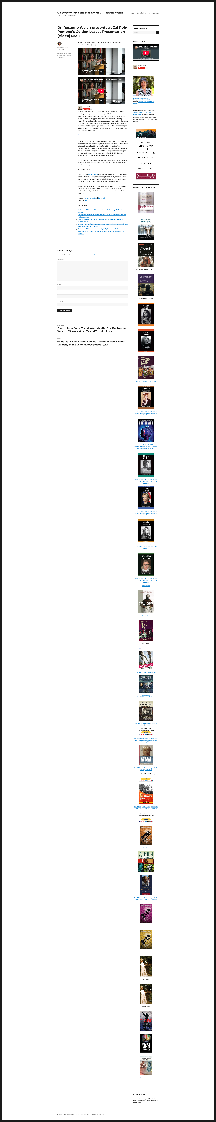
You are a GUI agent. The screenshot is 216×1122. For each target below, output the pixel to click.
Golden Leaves (93, 174)
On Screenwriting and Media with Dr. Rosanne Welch (90, 12)
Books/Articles (141, 13)
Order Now (146, 848)
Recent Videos (154, 13)
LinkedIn (135, 103)
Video (59, 57)
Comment (61, 259)
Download (101, 198)
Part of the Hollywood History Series (146, 381)
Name (59, 284)
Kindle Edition (146, 723)
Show (63, 55)
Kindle (144, 672)
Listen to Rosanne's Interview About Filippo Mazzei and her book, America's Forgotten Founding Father (146, 740)
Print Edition (138, 672)
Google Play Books (152, 672)
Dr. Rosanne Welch (62, 47)
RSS (86, 200)
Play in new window (90, 198)
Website (60, 301)
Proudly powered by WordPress (95, 1114)
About (132, 13)
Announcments (67, 52)
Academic (60, 52)
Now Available (146, 585)
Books (59, 53)
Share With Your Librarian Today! (146, 697)
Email (59, 293)
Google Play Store (152, 808)
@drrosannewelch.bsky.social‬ (146, 101)
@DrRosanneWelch (145, 100)
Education (64, 53)
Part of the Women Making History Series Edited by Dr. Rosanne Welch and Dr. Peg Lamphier (146, 413)
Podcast (59, 55)
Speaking (68, 55)
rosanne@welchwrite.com (140, 98)
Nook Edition (148, 725)
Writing (63, 57)
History (69, 53)
